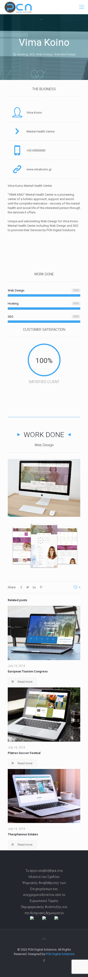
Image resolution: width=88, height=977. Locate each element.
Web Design (44, 54)
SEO (32, 54)
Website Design (65, 54)
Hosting (22, 54)
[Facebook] (44, 961)
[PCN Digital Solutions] (18, 7)
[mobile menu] (82, 7)
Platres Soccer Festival (24, 753)
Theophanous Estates (23, 834)
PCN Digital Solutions (60, 954)
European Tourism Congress (28, 671)
